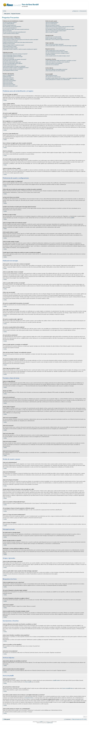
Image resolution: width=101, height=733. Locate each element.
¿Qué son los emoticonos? (8, 77)
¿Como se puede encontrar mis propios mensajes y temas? (57, 55)
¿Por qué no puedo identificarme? (10, 28)
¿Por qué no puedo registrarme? (9, 25)
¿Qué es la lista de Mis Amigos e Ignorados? (54, 44)
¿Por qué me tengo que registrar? (10, 22)
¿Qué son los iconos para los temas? (10, 86)
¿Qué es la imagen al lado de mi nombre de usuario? (13, 45)
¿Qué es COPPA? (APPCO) (8, 23)
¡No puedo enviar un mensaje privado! (53, 36)
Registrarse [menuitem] (76, 11)
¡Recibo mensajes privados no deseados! (53, 38)
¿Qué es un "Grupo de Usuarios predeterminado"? (55, 30)
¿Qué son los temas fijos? (8, 83)
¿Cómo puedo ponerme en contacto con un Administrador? (57, 79)
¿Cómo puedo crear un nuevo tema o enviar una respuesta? (15, 53)
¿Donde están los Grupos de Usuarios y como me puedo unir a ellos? (59, 26)
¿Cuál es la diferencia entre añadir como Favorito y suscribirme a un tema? (60, 60)
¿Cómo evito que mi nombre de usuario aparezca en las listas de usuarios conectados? (20, 39)
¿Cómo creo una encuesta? (8, 58)
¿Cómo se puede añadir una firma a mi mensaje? (13, 56)
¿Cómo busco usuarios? (50, 54)
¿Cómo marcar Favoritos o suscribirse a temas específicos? (57, 62)
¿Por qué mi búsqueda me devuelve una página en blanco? (57, 53)
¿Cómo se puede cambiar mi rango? (10, 47)
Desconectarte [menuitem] (83, 11)
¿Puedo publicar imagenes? (8, 79)
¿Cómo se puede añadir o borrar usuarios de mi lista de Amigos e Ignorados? (61, 45)
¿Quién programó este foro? (51, 75)
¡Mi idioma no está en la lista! (9, 43)
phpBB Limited (56, 680)
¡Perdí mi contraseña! (7, 30)
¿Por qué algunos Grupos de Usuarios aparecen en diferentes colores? (60, 29)
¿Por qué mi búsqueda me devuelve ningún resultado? (56, 51)
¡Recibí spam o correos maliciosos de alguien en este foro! (57, 39)
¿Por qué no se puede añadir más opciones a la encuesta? (14, 59)
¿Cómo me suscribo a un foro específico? (53, 63)
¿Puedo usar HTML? (7, 76)
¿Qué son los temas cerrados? (9, 84)
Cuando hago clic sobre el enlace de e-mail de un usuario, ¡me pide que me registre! (20, 49)
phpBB (72, 217)
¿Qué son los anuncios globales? (9, 80)
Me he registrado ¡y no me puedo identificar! (12, 26)
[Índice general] (12, 4)
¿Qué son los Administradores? (51, 22)
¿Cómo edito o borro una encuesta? (10, 60)
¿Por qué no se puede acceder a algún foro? (12, 62)
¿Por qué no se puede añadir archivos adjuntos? (12, 63)
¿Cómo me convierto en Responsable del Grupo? (55, 28)
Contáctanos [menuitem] (68, 719)
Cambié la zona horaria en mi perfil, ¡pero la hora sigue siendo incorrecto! (18, 42)
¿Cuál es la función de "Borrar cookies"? (11, 33)
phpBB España (50, 722)
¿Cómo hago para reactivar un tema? (10, 70)
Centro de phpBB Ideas (67, 688)
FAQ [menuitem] (5, 11)
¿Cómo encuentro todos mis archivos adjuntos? (55, 70)
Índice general (7, 719)
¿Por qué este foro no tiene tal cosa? (53, 76)
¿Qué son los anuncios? (7, 82)
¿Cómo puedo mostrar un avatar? (10, 46)
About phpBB (28, 681)
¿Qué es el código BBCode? (8, 75)
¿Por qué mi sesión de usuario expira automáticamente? (14, 32)
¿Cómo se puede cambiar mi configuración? (12, 38)
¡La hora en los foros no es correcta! (10, 40)
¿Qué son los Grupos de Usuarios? (52, 25)
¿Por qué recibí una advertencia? (9, 64)
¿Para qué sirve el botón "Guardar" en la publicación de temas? (16, 67)
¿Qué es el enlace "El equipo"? (51, 32)
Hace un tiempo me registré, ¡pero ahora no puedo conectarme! (16, 29)
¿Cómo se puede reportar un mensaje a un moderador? (14, 66)
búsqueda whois (29, 697)
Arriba (5, 100)
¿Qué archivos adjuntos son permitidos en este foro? (56, 69)
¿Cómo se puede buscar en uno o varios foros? (55, 50)
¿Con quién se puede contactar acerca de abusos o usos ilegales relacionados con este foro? (64, 78)
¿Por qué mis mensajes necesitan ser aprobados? (13, 69)
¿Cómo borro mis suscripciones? (52, 64)
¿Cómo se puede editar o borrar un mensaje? (12, 55)
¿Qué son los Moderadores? (51, 23)
